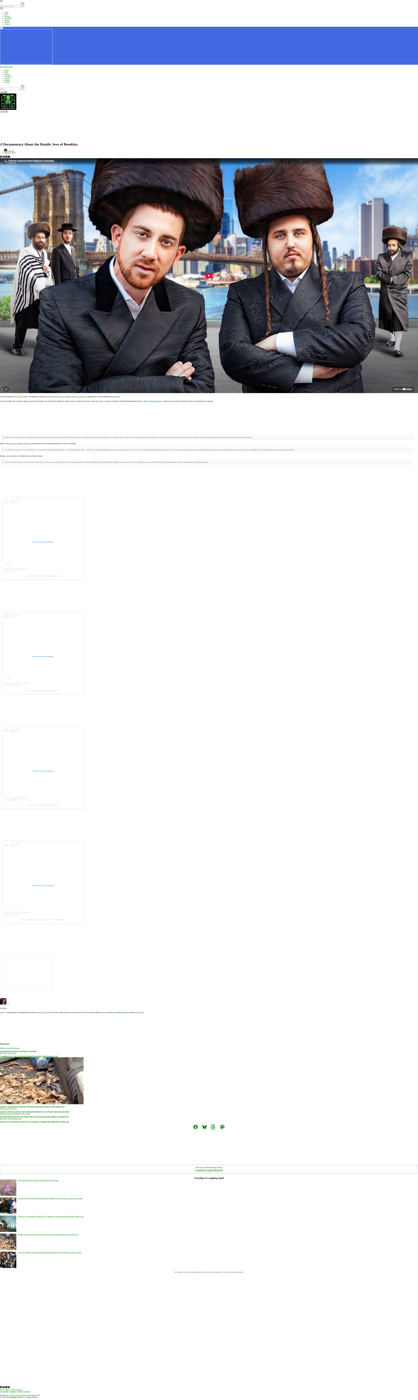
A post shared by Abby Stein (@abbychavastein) (43, 576)
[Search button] (22, 87)
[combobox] (10, 89)
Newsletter (8, 76)
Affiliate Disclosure (23, 1391)
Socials (6, 78)
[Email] (9, 157)
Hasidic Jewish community (62, 397)
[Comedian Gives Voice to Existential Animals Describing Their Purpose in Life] (8, 1053)
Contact (7, 82)
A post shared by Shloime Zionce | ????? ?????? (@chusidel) (43, 920)
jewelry (102, 1012)
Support (7, 80)
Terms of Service (17, 1390)
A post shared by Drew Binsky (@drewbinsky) (43, 690)
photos (123, 1012)
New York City (81, 397)
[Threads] (6, 157)
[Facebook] (1, 157)
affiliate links (195, 1272)
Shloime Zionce (156, 401)
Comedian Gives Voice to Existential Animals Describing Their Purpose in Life (29, 1056)
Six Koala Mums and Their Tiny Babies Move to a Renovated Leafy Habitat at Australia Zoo (34, 1117)
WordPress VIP (34, 1395)
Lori (1, 1012)
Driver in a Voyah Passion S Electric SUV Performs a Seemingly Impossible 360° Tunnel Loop (34, 1122)
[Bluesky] (4, 157)
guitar (114, 1012)
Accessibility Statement (8, 1391)
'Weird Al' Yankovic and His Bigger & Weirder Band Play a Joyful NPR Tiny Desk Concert (49, 1253)
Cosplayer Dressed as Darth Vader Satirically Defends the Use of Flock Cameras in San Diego (34, 1112)
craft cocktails (139, 1012)
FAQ (6, 72)
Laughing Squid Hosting (209, 1170)
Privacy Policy (5, 1390)
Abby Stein (99, 401)
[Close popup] (1, 28)
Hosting (7, 74)
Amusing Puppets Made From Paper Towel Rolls (18, 1051)
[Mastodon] (9, 1388)
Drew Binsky (19, 397)
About (6, 70)
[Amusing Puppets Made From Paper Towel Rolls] (10, 1048)
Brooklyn (116, 397)
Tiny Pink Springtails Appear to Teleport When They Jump (38, 1180)
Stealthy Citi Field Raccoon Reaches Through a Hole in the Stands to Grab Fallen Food (32, 1107)
